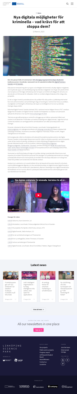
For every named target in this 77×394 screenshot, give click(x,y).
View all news (37, 309)
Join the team (65, 347)
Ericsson (31, 148)
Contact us (43, 362)
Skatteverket (25, 146)
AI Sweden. (19, 84)
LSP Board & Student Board (46, 356)
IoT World (20, 150)
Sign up (37, 330)
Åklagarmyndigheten (14, 146)
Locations (43, 364)
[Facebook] (63, 364)
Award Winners (44, 359)
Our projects (44, 347)
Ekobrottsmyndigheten (49, 143)
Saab (9, 148)
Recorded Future (60, 146)
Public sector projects (47, 350)
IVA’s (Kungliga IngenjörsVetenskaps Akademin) (48, 80)
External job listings (65, 351)
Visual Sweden (12, 150)
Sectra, (14, 148)
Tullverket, (33, 146)
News (39, 13)
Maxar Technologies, (22, 148)
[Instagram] (67, 360)
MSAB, (52, 146)
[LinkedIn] (63, 360)
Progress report (45, 352)
